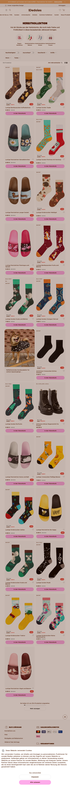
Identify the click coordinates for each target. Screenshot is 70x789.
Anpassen (35, 777)
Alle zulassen (35, 782)
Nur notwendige (35, 773)
